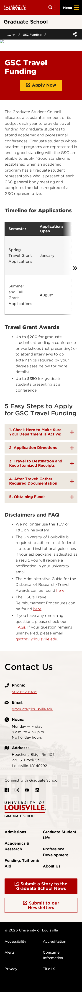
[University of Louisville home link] (15, 7)
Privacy (11, 969)
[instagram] (17, 790)
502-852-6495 (24, 692)
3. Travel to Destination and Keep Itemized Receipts (35, 463)
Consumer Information (53, 955)
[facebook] (7, 790)
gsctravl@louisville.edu (36, 639)
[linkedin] (37, 790)
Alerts (10, 952)
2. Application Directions (33, 448)
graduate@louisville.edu (32, 709)
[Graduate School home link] (25, 809)
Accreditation (54, 941)
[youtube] (27, 790)
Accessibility (15, 941)
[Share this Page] (73, 34)
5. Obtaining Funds (27, 497)
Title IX (49, 969)
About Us (51, 866)
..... (9, 34)
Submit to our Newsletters (43, 905)
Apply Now (44, 85)
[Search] (53, 7)
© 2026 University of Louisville (31, 930)
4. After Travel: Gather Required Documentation (33, 481)
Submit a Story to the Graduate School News (41, 886)
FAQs (20, 627)
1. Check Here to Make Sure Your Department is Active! (35, 432)
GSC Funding (32, 34)
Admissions (15, 832)
